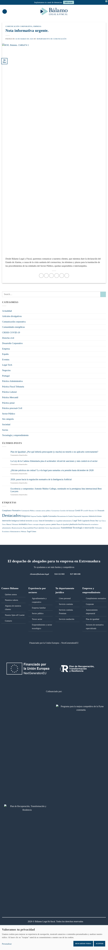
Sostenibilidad (66, 528)
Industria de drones (95, 516)
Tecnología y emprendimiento (15, 435)
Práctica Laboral (9, 392)
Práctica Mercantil (10, 397)
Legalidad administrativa (64, 521)
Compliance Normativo (11, 510)
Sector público (37, 613)
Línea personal (65, 598)
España (5, 354)
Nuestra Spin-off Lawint (14, 615)
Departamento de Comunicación (52, 39)
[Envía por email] (56, 275)
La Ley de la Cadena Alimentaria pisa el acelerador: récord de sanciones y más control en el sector (54, 461)
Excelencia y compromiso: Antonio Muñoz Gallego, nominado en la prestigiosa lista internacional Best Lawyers (56, 490)
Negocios (6, 370)
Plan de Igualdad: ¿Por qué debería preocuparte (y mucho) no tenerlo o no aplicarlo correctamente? (54, 452)
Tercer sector (37, 619)
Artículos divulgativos (12, 316)
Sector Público (8, 413)
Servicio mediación (66, 619)
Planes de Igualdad (63, 524)
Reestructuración (17, 528)
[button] (4, 11)
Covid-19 (78, 510)
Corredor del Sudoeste (67, 510)
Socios (5, 430)
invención (29, 521)
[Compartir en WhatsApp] (41, 275)
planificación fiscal (75, 524)
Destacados (11, 515)
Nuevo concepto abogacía (36, 524)
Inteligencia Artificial (18, 521)
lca (54, 521)
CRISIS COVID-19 (11, 332)
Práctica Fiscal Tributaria (13, 386)
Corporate (90, 604)
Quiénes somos (11, 594)
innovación (6, 521)
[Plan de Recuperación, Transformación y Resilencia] (27, 809)
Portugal (6, 376)
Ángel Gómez (31, 531)
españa (45, 516)
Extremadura (52, 516)
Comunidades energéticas (13, 327)
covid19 (85, 510)
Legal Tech (7, 365)
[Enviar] (103, 294)
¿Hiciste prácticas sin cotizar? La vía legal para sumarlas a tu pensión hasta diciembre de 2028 (52, 470)
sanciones (41, 528)
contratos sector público (43, 510)
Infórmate (69, 2)
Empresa (37, 26)
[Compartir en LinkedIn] (66, 275)
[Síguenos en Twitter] (52, 580)
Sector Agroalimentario (52, 528)
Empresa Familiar (36, 516)
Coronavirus (55, 510)
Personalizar (7, 944)
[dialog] (54, 937)
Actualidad (7, 311)
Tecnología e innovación (83, 528)
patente (53, 524)
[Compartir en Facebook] (46, 275)
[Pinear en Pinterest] (61, 275)
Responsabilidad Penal (30, 528)
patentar (48, 524)
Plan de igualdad (92, 619)
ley (96, 520)
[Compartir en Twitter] (51, 275)
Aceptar (99, 943)
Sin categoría (8, 419)
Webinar (23, 531)
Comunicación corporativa (18, 26)
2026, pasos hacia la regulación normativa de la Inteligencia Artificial (41, 479)
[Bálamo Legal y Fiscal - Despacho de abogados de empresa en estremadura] (54, 11)
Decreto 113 (93, 510)
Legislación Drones (88, 521)
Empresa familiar (39, 608)
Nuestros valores (11, 600)
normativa (23, 524)
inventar (35, 521)
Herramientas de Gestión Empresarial (69, 516)
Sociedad (6, 424)
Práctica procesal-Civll (12, 408)
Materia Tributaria (12, 524)
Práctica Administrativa (12, 381)
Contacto (8, 621)
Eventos (5, 359)
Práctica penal (8, 403)
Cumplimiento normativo (96, 598)
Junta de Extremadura (46, 521)
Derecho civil (8, 338)
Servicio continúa (66, 604)
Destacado (100, 511)
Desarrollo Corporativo (12, 343)
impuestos (85, 516)
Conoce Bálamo (9, 588)
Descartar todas (83, 943)
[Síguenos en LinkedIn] (56, 580)
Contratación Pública (28, 510)
